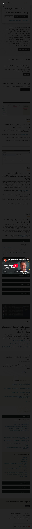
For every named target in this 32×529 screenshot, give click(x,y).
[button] (3, 3)
